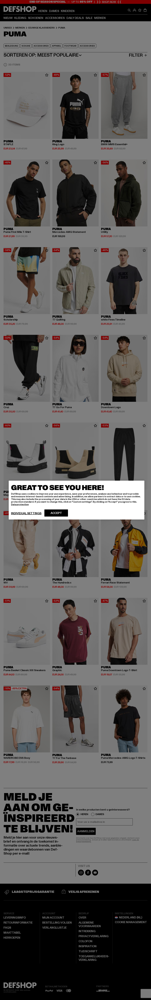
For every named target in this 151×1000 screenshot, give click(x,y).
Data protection (20, 504)
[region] (76, 500)
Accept (56, 513)
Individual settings (26, 513)
